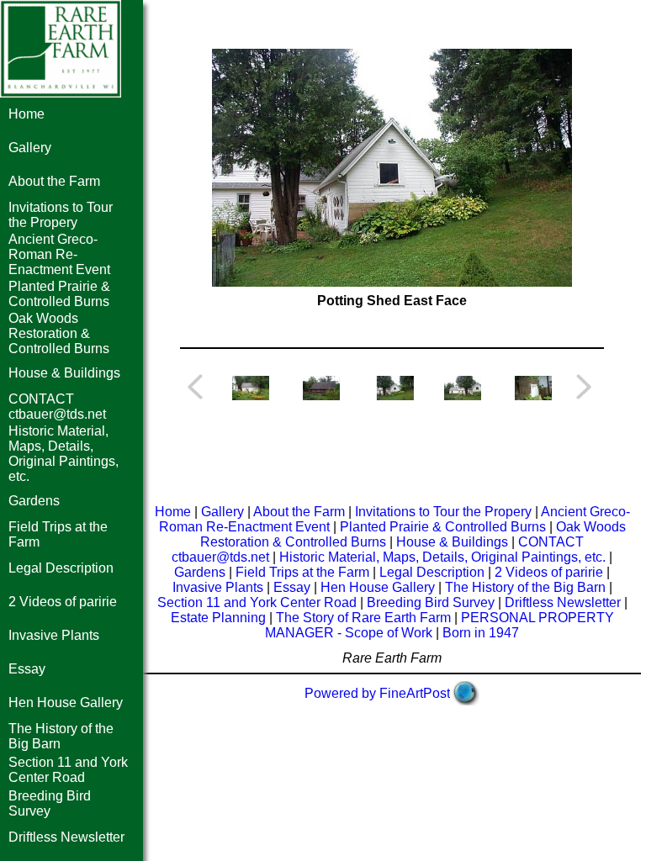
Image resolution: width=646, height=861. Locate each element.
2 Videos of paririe (62, 601)
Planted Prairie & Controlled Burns (59, 294)
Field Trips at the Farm (302, 572)
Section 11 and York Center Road (68, 769)
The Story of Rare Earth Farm (363, 617)
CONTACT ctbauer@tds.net (57, 406)
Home (26, 114)
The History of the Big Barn (525, 587)
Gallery (29, 147)
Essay (26, 669)
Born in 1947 (480, 633)
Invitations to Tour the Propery (60, 215)
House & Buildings (64, 373)
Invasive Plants (53, 635)
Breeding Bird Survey (49, 803)
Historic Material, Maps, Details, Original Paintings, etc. (63, 453)
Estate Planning (218, 617)
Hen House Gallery (65, 702)
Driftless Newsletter (66, 837)
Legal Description (61, 568)
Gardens (34, 501)
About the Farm (54, 181)
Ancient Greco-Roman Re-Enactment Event (59, 254)
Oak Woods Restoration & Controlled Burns (58, 333)
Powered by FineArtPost (377, 693)
